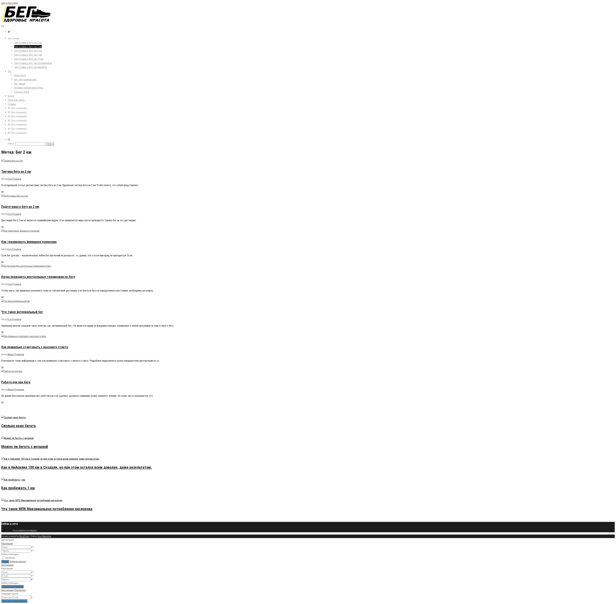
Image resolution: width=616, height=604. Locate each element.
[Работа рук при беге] (11, 371)
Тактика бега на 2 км (16, 171)
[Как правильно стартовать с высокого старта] (23, 336)
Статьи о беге (21, 91)
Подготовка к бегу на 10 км (28, 58)
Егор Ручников (14, 179)
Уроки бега (20, 75)
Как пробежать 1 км (18, 488)
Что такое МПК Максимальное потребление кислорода (46, 509)
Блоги (11, 95)
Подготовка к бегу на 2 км (28, 46)
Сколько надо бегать (18, 426)
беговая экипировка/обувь (28, 87)
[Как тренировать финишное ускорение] (20, 231)
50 (14, 434)
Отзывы (12, 104)
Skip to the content (9, 3)
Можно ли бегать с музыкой (24, 446)
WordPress (24, 536)
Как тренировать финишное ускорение (29, 242)
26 (14, 454)
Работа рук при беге (15, 382)
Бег (9, 71)
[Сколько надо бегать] (13, 417)
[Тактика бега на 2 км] (12, 160)
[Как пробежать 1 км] (13, 479)
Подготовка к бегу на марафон (30, 67)
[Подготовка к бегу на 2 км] (14, 196)
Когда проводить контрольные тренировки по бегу (38, 277)
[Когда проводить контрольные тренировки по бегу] (26, 266)
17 (14, 475)
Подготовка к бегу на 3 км (28, 50)
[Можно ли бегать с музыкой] (17, 438)
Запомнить (10, 558)
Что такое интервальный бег (22, 312)
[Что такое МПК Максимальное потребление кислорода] (31, 500)
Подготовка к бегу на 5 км (28, 54)
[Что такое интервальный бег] (15, 301)
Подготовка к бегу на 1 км (28, 42)
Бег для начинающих (25, 79)
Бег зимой (19, 83)
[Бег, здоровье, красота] (9, 31)
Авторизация (7, 565)
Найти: (11, 143)
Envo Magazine (44, 536)
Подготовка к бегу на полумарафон (33, 63)
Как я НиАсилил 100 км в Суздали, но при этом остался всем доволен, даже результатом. (76, 467)
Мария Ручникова (15, 354)
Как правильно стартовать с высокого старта (34, 347)
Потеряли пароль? (17, 561)
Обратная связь (16, 100)
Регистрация (7, 543)
